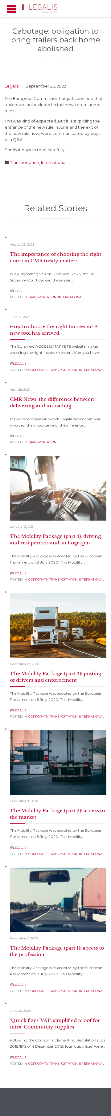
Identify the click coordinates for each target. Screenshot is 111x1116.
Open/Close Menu (11, 8)
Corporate (38, 370)
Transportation (24, 162)
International (53, 162)
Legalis (11, 86)
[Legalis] (40, 8)
